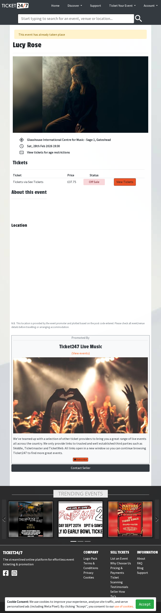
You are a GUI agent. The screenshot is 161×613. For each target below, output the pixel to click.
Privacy (88, 573)
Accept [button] (145, 604)
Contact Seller (80, 468)
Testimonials (119, 587)
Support (95, 6)
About (141, 558)
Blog (140, 568)
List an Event (119, 558)
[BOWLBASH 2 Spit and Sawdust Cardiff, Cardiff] (80, 519)
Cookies (88, 577)
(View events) (80, 353)
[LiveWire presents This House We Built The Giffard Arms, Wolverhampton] (31, 519)
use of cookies (123, 606)
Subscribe (81, 459)
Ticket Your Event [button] (121, 6)
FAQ (139, 563)
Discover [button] (74, 6)
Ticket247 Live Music (80, 347)
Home (55, 6)
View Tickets (124, 182)
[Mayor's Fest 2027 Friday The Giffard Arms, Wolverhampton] (130, 519)
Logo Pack (90, 558)
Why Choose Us (120, 563)
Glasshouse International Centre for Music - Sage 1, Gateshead (65, 139)
